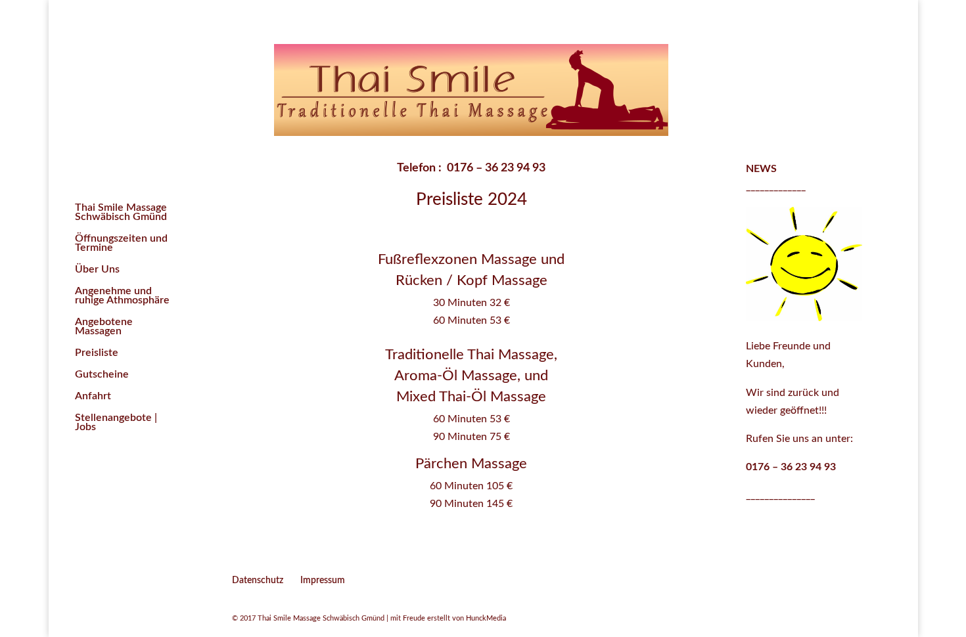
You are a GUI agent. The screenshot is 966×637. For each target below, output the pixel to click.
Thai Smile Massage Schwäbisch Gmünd (121, 212)
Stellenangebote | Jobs (116, 422)
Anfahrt (93, 396)
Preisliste (96, 353)
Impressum (322, 580)
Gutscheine (102, 375)
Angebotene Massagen (104, 326)
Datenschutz (257, 580)
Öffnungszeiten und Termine (121, 243)
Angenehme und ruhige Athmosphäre (122, 295)
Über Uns (97, 270)
